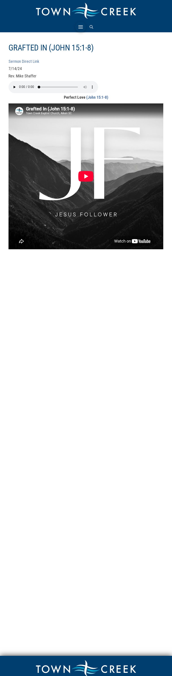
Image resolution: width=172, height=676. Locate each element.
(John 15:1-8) (97, 97)
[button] (80, 27)
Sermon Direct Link (24, 61)
